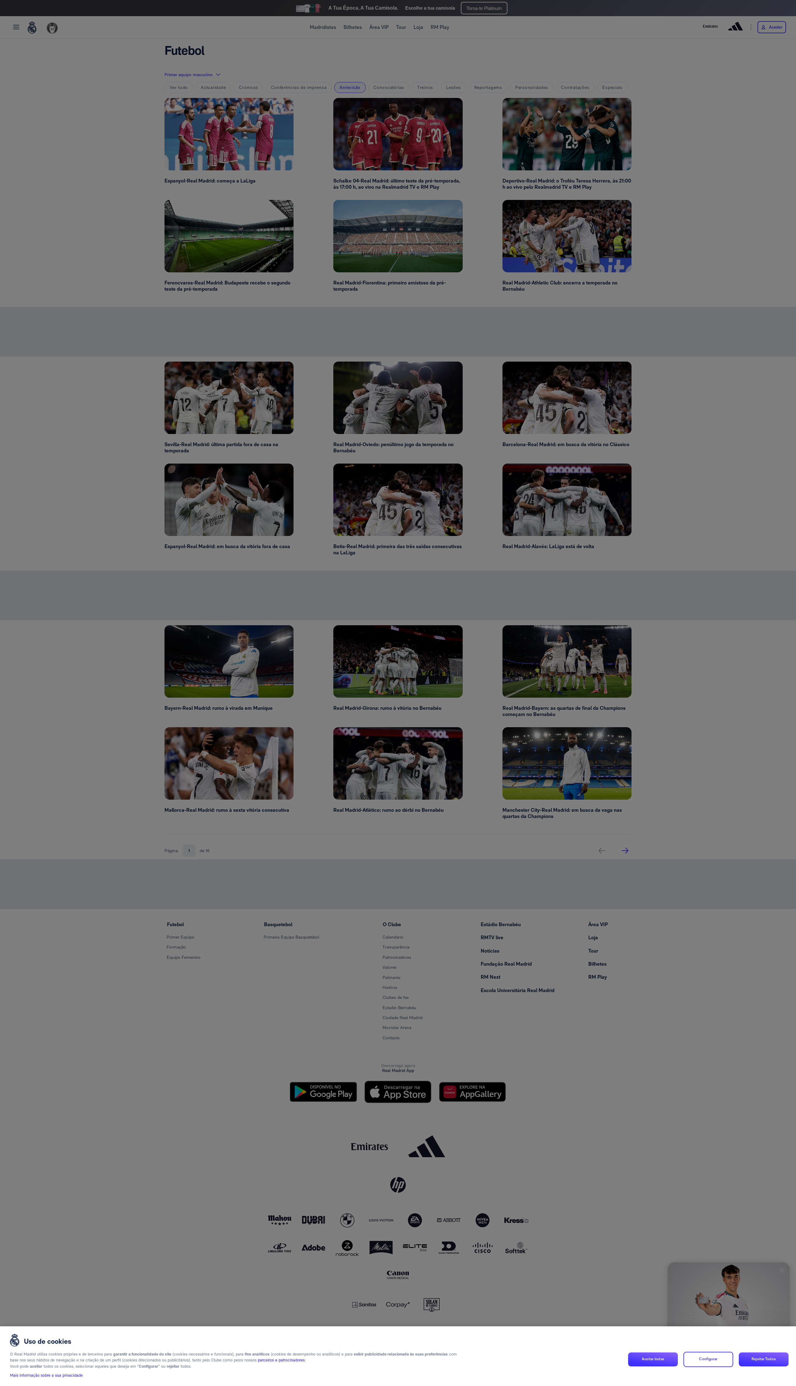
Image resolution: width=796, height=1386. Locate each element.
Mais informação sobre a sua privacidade (46, 1375)
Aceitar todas (653, 1359)
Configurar (708, 1359)
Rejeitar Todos (764, 1359)
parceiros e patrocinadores (281, 1360)
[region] (398, 1356)
